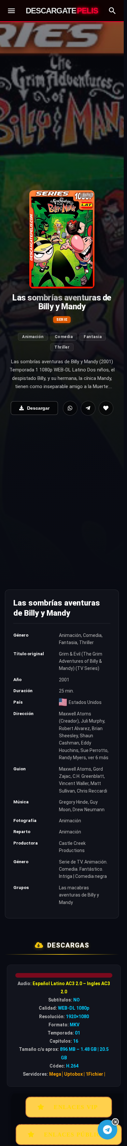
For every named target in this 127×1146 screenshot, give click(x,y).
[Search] (112, 10)
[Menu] (11, 10)
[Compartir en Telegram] (88, 408)
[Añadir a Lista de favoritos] (106, 408)
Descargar (38, 408)
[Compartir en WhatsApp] (70, 408)
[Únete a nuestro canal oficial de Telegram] (107, 1129)
